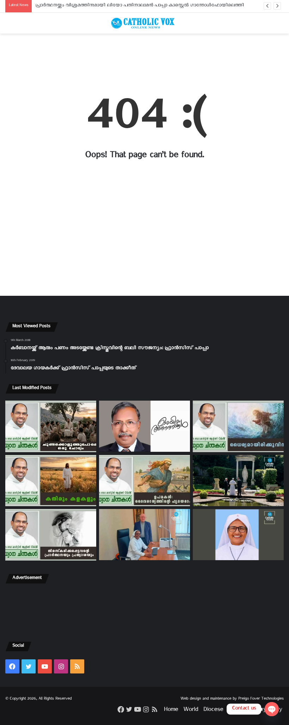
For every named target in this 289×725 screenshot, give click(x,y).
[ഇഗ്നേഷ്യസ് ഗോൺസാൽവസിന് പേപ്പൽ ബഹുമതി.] (144, 426)
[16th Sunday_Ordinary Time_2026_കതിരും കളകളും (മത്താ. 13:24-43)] (50, 481)
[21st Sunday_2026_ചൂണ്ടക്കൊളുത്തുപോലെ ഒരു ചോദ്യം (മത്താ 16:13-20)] (50, 426)
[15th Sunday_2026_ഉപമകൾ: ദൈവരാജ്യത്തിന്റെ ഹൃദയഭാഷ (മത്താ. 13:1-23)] (144, 481)
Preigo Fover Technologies (261, 699)
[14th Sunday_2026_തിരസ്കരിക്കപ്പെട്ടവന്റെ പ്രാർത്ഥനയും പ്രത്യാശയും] (50, 535)
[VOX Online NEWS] (144, 23)
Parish (235, 710)
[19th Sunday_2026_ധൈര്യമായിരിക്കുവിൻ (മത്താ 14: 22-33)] (238, 426)
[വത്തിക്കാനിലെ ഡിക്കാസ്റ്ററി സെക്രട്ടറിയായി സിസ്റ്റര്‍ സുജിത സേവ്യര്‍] (144, 534)
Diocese (213, 710)
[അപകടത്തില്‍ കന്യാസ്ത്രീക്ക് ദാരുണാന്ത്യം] (238, 534)
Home (171, 710)
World (190, 710)
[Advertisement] (144, 61)
